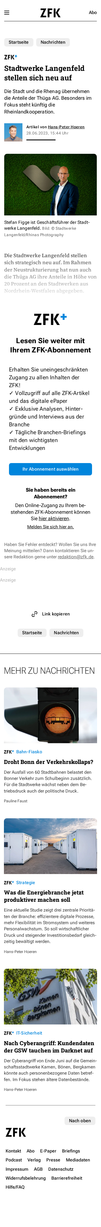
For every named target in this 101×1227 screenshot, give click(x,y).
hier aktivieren (54, 518)
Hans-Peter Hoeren (66, 127)
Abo (93, 12)
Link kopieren (56, 614)
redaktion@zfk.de (75, 556)
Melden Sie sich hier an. (50, 526)
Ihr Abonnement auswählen (50, 469)
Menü (6, 13)
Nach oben (80, 1120)
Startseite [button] (50, 12)
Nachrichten (53, 42)
